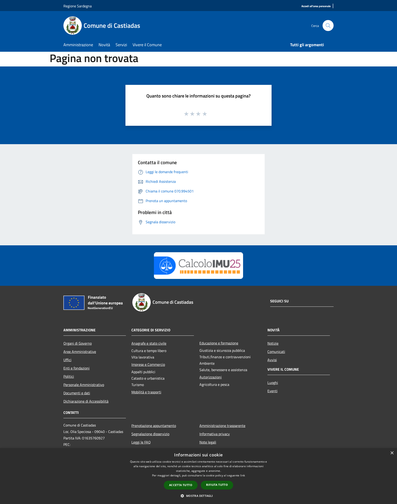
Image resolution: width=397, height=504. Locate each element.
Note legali (207, 442)
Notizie (272, 343)
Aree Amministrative (79, 351)
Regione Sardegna (77, 6)
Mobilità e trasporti (146, 392)
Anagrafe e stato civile (148, 343)
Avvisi (272, 360)
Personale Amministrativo (83, 384)
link (242, 475)
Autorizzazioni (210, 377)
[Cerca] (328, 25)
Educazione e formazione (218, 343)
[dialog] (198, 476)
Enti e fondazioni (76, 368)
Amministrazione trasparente (222, 425)
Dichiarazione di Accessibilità (85, 401)
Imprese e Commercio (148, 364)
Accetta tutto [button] (180, 485)
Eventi (272, 391)
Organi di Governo (77, 343)
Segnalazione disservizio (150, 434)
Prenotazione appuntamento (153, 425)
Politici (68, 376)
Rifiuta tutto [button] (217, 485)
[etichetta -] (205, 114)
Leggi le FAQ (141, 442)
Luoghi (272, 382)
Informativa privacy (214, 434)
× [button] (392, 453)
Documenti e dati (76, 393)
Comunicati (276, 351)
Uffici (67, 360)
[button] (198, 495)
